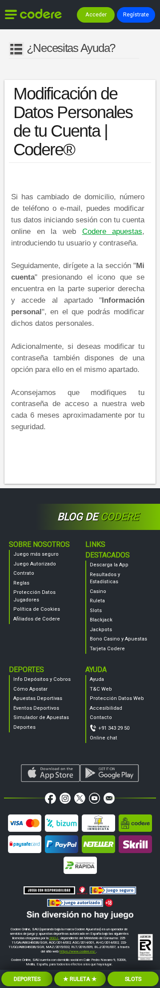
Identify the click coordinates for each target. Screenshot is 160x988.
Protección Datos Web (117, 698)
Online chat (103, 738)
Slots (96, 610)
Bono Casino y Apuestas (118, 639)
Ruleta (97, 601)
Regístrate (136, 14)
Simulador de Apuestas (41, 717)
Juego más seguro (36, 554)
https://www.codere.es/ (78, 951)
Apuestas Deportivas (37, 698)
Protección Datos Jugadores (34, 596)
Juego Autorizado (34, 564)
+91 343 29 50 (113, 728)
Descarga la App (109, 565)
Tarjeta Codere (107, 649)
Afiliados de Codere (36, 619)
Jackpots (101, 629)
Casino (98, 591)
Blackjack (101, 620)
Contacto (101, 717)
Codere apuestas (112, 231)
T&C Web (101, 689)
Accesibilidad (106, 708)
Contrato (23, 573)
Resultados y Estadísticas (105, 578)
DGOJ (54, 938)
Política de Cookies (36, 609)
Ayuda (97, 679)
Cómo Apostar (30, 689)
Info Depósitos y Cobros (42, 679)
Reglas (21, 583)
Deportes (24, 727)
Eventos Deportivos (36, 708)
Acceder (96, 14)
